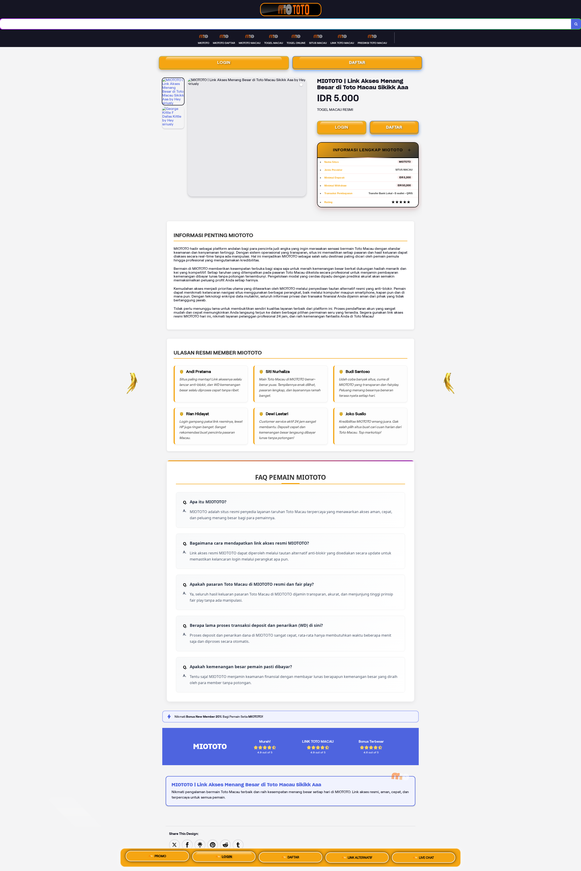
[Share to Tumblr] (238, 844)
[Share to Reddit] (225, 844)
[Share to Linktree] (199, 844)
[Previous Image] (191, 138)
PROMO (160, 857)
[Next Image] (302, 138)
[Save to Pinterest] (212, 844)
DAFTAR (357, 62)
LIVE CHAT (426, 856)
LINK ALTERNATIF (360, 857)
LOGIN (224, 62)
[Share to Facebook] (187, 844)
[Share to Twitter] (174, 844)
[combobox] (285, 24)
